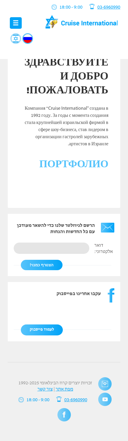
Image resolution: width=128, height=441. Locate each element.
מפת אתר (64, 389)
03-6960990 (108, 7)
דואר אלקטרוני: (103, 248)
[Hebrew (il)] (15, 38)
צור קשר (45, 389)
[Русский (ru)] (27, 38)
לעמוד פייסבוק (42, 330)
